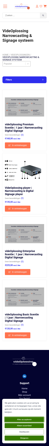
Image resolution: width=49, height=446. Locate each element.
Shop (24, 392)
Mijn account (24, 395)
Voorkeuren (24, 432)
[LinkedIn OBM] (24, 376)
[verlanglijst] (41, 6)
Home (5, 55)
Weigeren (24, 438)
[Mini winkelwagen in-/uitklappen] (45, 6)
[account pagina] (36, 6)
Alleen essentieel (24, 425)
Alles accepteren (24, 419)
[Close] (5, 6)
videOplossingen (20, 55)
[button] (24, 79)
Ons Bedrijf (24, 398)
